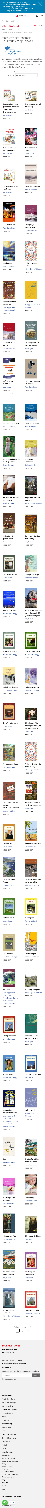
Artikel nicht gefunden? (10, 26)
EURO (41, 25)
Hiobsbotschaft (9, 225)
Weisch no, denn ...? (10, 687)
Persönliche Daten (8, 1399)
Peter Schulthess (31, 189)
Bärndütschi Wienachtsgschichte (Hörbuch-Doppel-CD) (33, 725)
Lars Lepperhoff (9, 307)
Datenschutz (6, 1427)
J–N (18, 29)
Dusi (4, 1159)
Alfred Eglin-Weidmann (33, 269)
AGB (3, 1431)
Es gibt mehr (8, 263)
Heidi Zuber (7, 847)
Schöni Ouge (8, 1074)
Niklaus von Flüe (9, 1236)
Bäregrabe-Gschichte (33, 1236)
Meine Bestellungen (9, 1402)
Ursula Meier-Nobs (10, 690)
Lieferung (5, 1420)
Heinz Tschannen (31, 1165)
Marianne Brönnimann (33, 1313)
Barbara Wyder (30, 426)
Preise (4, 1417)
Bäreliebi (6, 989)
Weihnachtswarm (32, 687)
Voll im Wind (30, 1110)
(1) (12, 393)
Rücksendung (7, 1424)
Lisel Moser (7, 387)
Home (4, 29)
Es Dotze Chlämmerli (11, 423)
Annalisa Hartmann (32, 957)
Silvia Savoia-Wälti (31, 230)
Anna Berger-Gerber (10, 998)
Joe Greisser (7, 115)
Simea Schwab (8, 465)
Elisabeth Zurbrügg (10, 613)
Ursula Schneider (9, 1039)
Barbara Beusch (9, 1239)
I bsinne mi (7, 843)
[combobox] (24, 21)
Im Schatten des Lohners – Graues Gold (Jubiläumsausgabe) (33, 613)
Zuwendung (29, 1197)
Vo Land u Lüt (8, 918)
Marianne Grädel (9, 1162)
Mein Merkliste (7, 1406)
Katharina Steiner (31, 577)
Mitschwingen (30, 953)
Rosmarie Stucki (9, 426)
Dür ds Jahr (29, 918)
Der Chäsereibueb (10, 574)
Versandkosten (7, 1413)
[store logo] (22, 16)
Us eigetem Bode (9, 1036)
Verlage (11, 29)
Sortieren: (10, 75)
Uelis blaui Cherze (32, 423)
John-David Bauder (32, 885)
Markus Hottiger (9, 811)
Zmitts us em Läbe (32, 1310)
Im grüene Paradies (10, 651)
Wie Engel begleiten (32, 186)
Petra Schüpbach (9, 310)
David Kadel (29, 153)
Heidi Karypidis (30, 847)
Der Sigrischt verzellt (33, 1074)
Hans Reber (29, 1077)
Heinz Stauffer (8, 726)
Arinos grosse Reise (10, 764)
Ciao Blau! (29, 301)
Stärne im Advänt (10, 610)
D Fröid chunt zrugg (32, 651)
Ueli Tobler (29, 731)
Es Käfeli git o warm (10, 723)
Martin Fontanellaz (32, 690)
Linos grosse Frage (32, 574)
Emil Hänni (29, 1239)
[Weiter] (27, 1330)
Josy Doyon (29, 348)
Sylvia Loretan (8, 542)
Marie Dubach (8, 577)
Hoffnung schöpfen (32, 989)
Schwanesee (8, 953)
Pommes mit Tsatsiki (33, 843)
